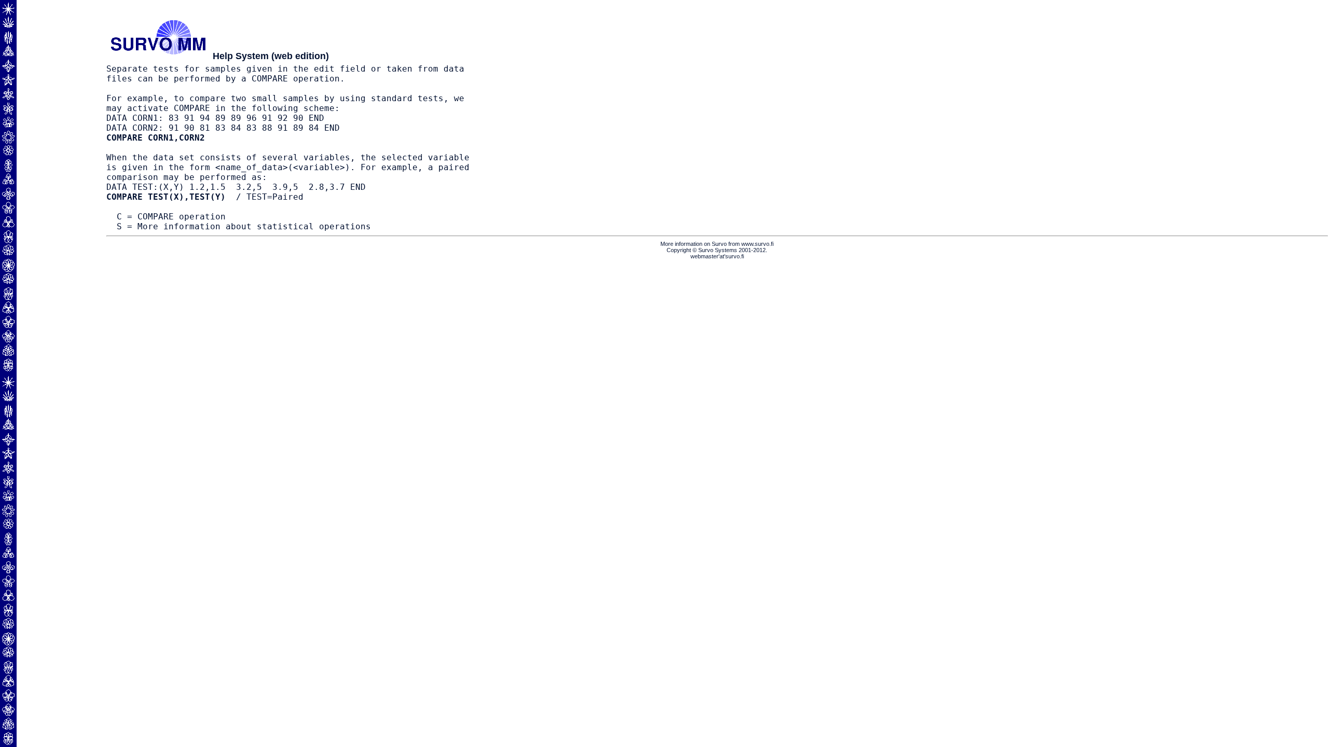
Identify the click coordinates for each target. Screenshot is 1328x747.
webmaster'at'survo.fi (717, 256)
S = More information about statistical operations (244, 226)
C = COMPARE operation (171, 217)
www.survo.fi (757, 244)
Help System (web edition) (271, 56)
